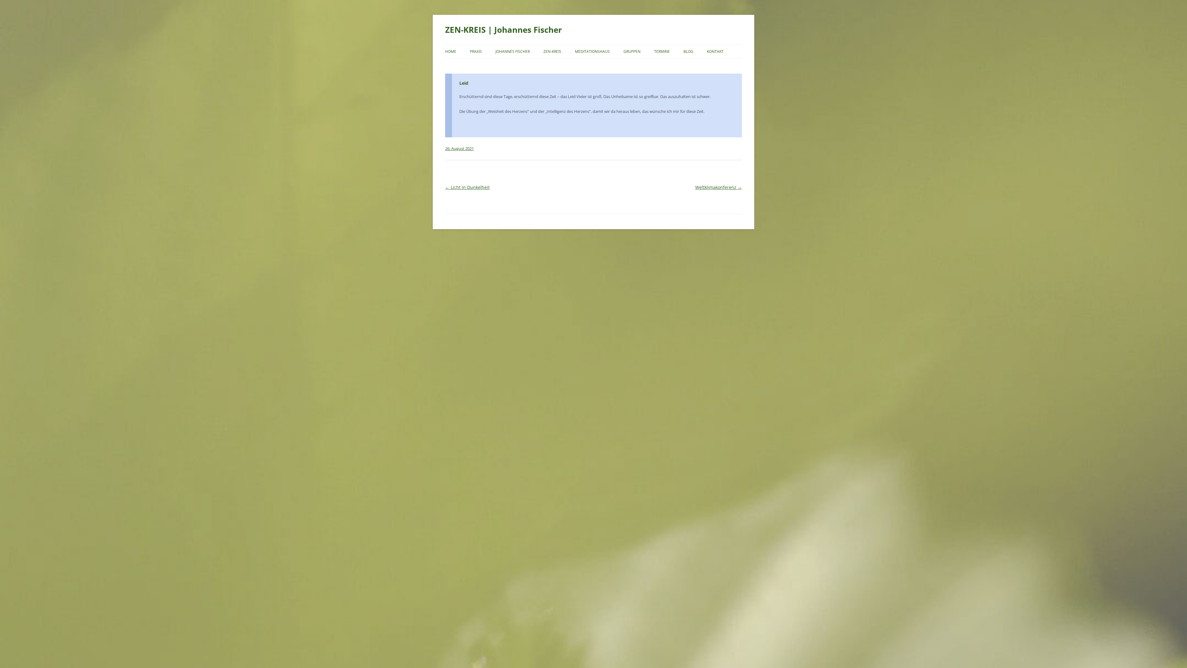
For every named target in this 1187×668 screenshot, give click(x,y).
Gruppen (631, 51)
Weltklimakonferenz (718, 187)
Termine (662, 51)
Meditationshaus (592, 51)
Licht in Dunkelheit (467, 187)
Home (450, 51)
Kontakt (715, 51)
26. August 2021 (459, 148)
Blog (688, 51)
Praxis (476, 51)
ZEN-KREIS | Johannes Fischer (503, 29)
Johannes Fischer (513, 51)
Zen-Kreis (552, 51)
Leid (463, 83)
